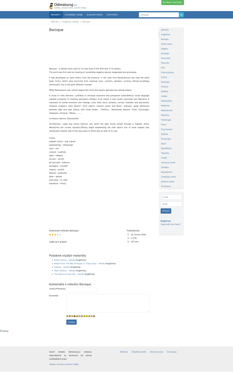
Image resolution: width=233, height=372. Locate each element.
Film (163, 67)
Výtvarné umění (168, 162)
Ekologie (165, 53)
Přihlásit (166, 211)
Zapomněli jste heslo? (171, 224)
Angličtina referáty (70, 21)
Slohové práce (95, 15)
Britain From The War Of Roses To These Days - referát (79, 263)
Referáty (56, 15)
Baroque (86, 21)
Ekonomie (165, 58)
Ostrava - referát (61, 267)
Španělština (166, 148)
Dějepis (164, 48)
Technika (165, 153)
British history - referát (64, 260)
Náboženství (167, 110)
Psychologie (166, 129)
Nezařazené (166, 172)
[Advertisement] (99, 50)
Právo (163, 124)
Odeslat (71, 322)
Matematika (166, 101)
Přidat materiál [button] (174, 2)
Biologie (164, 39)
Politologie (166, 120)
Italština (164, 91)
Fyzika (164, 77)
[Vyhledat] (181, 14)
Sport (163, 143)
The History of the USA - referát (69, 274)
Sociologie (166, 139)
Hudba (164, 96)
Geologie (165, 82)
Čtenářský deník (74, 15)
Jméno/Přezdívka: (57, 288)
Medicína (165, 105)
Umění (164, 158)
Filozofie (165, 63)
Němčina (165, 115)
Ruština (164, 134)
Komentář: (53, 295)
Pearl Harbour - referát (64, 270)
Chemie (164, 86)
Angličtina (165, 34)
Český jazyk (166, 44)
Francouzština (167, 72)
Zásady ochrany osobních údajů (63, 364)
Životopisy (112, 15)
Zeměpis (165, 167)
